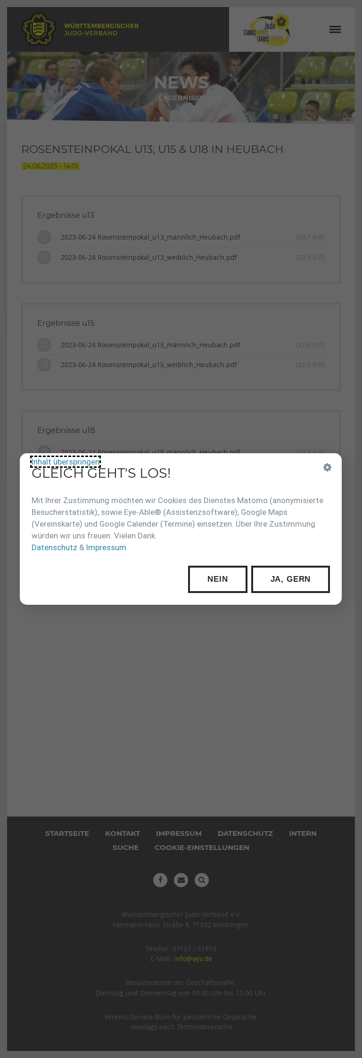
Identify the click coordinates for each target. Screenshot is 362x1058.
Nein (218, 579)
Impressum (106, 547)
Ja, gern (291, 579)
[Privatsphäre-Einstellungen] (328, 467)
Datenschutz (54, 547)
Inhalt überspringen (65, 461)
